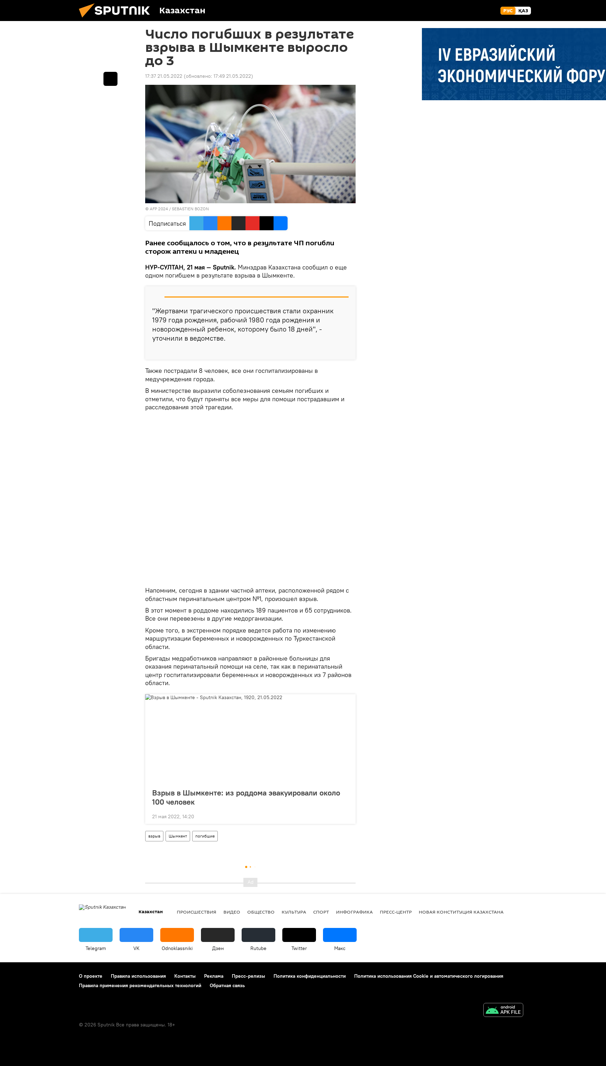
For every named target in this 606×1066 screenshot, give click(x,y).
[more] (345, 351)
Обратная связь (227, 985)
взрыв (154, 836)
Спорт (321, 912)
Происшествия (196, 912)
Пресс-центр (396, 912)
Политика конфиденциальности (310, 976)
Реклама (213, 976)
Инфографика (354, 912)
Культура (294, 912)
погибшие (205, 836)
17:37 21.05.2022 (163, 76)
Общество (261, 912)
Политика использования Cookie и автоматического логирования (428, 976)
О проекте (90, 976)
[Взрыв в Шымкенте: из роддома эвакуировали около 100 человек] (250, 739)
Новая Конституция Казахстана (461, 912)
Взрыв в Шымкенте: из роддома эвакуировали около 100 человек (246, 797)
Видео (231, 912)
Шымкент (178, 836)
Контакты (185, 976)
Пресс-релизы (248, 976)
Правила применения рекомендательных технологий (140, 985)
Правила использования (138, 976)
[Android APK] (503, 1011)
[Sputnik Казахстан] (117, 19)
